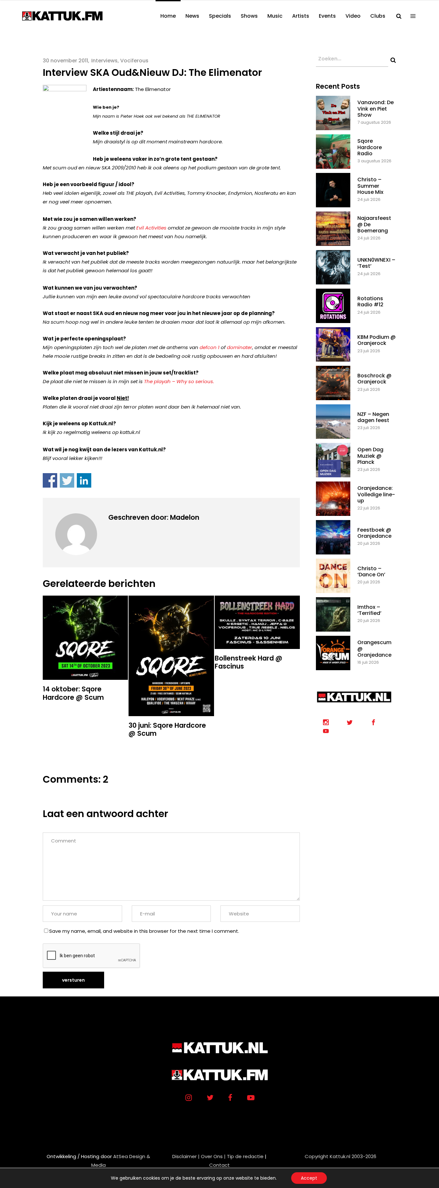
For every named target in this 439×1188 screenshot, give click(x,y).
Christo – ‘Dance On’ (371, 571)
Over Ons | (213, 1156)
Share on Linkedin (84, 480)
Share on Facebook (50, 480)
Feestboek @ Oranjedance (374, 533)
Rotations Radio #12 (370, 301)
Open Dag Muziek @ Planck (370, 455)
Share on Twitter (67, 480)
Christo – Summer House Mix (370, 185)
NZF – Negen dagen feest (373, 417)
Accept (309, 1178)
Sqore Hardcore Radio (369, 147)
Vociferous (134, 60)
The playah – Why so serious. (179, 381)
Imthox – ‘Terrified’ (369, 610)
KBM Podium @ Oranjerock (376, 340)
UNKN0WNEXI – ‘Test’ (376, 263)
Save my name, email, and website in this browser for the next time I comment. (144, 931)
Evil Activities (152, 227)
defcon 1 (209, 347)
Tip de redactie (245, 1156)
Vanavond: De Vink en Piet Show (375, 108)
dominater (239, 347)
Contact (219, 1165)
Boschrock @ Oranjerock (374, 378)
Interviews (104, 60)
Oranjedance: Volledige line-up (376, 494)
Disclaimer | (186, 1156)
